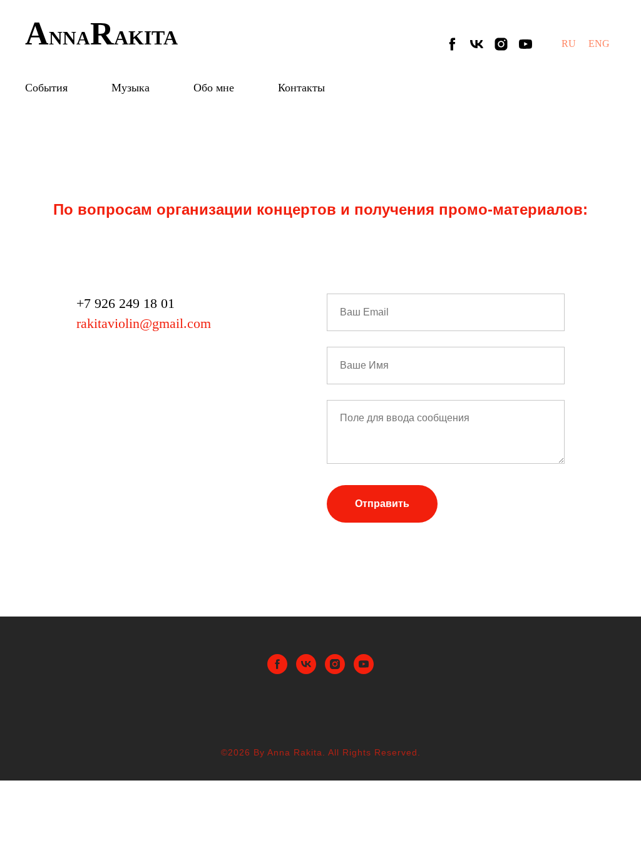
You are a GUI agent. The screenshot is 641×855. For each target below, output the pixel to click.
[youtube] (525, 44)
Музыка (130, 87)
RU (569, 43)
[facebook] (452, 44)
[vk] (477, 44)
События (46, 87)
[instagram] (501, 44)
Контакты (301, 87)
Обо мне (213, 87)
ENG (599, 43)
